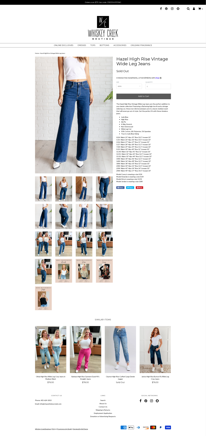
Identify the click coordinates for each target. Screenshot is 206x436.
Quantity (149, 82)
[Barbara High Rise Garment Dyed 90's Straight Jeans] (85, 349)
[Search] (187, 8)
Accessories (119, 45)
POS (53, 429)
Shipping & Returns (103, 410)
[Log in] (192, 8)
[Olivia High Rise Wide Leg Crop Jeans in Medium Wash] (50, 349)
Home (37, 53)
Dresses (82, 45)
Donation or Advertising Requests (103, 416)
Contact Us (103, 407)
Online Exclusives (63, 45)
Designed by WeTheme (80, 429)
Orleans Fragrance (141, 45)
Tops (92, 45)
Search (103, 400)
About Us (103, 403)
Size (117, 82)
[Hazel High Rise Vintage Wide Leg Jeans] (43, 189)
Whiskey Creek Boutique (43, 429)
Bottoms (104, 45)
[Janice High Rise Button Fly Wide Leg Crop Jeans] (155, 349)
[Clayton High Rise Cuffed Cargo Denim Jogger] (120, 349)
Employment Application (103, 413)
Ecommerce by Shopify (65, 429)
